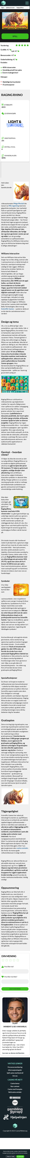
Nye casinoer (15, 1086)
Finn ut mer (10, 1156)
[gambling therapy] (15, 1110)
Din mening (8, 956)
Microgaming (14, 206)
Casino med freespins (15, 1089)
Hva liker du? (9, 967)
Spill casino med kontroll (15, 1073)
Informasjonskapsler (15, 1070)
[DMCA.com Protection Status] (15, 1098)
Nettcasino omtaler (15, 1092)
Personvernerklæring (15, 1067)
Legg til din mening (15, 988)
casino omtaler (22, 848)
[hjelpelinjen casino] (15, 1118)
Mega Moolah (19, 203)
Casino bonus (15, 1083)
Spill (15, 36)
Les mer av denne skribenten (13, 1053)
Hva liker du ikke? (10, 977)
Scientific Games (7, 309)
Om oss (15, 1076)
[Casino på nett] (7, 3)
